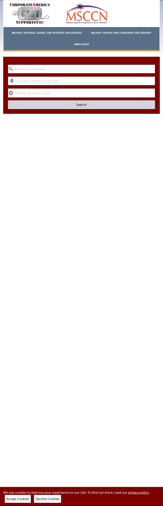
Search (81, 105)
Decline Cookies (47, 499)
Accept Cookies (17, 499)
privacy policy (138, 492)
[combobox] (81, 69)
